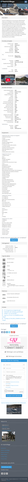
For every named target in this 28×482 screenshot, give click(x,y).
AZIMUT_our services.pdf (10, 313)
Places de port (4, 454)
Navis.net (8, 480)
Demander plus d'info (6, 467)
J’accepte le (12, 386)
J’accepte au (12, 382)
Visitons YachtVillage (5, 450)
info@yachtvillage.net (6, 430)
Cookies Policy (4, 456)
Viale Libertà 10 (5, 427)
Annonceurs (3, 448)
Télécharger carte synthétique (14, 352)
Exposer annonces (5, 452)
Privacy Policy (4, 458)
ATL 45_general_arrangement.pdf (12, 310)
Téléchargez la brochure (15, 356)
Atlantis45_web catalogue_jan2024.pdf (13, 312)
